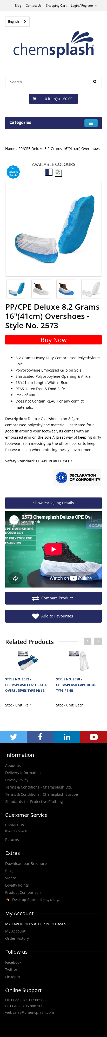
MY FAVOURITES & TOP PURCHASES (35, 923)
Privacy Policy (16, 779)
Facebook (13, 962)
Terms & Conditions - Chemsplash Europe (41, 794)
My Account (15, 931)
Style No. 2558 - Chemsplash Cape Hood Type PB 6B (76, 685)
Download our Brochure (26, 863)
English (13, 21)
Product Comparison (23, 892)
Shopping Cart (56, 5)
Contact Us (34, 5)
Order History (17, 938)
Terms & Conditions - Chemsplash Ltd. (38, 787)
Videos (11, 877)
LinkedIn (12, 976)
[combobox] (17, 22)
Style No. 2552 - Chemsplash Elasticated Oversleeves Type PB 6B (26, 685)
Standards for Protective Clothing (34, 801)
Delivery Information (23, 772)
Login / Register (82, 5)
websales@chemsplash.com (29, 1012)
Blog (18, 5)
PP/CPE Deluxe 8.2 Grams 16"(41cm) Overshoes (59, 148)
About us (13, 765)
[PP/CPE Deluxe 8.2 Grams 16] (53, 228)
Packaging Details (53, 502)
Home (10, 148)
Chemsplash (53, 900)
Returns (12, 839)
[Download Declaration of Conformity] (77, 478)
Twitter (11, 969)
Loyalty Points (17, 885)
